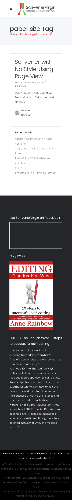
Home (13, 34)
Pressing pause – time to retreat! (35, 172)
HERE (51, 458)
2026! (18, 168)
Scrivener (22, 86)
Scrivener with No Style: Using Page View (34, 69)
